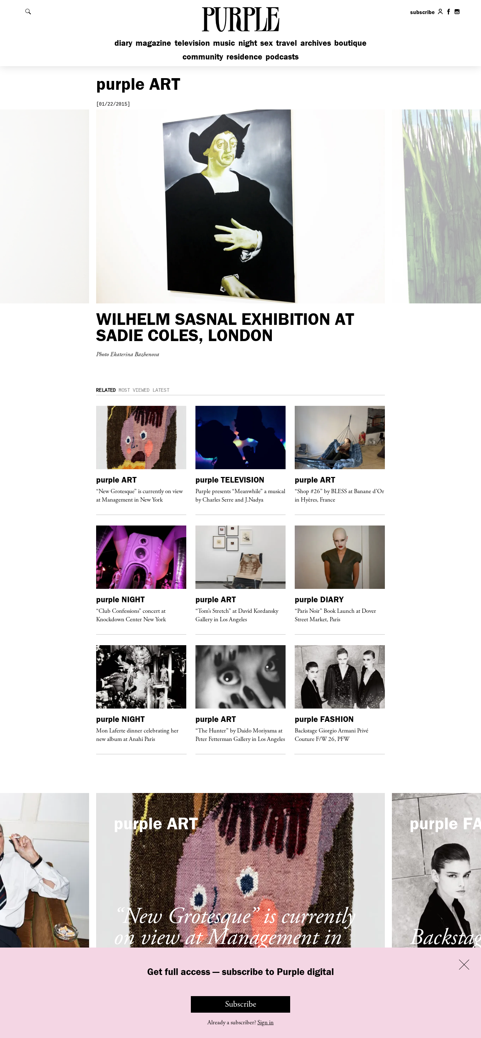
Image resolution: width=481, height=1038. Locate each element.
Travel (286, 43)
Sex (266, 43)
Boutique (350, 43)
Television (192, 43)
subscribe (422, 12)
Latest (160, 390)
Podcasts (282, 56)
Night (247, 43)
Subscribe (240, 1004)
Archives (315, 43)
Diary (123, 43)
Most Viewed (134, 390)
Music (224, 43)
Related (106, 390)
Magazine (153, 43)
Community (202, 56)
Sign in (265, 1022)
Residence (244, 56)
